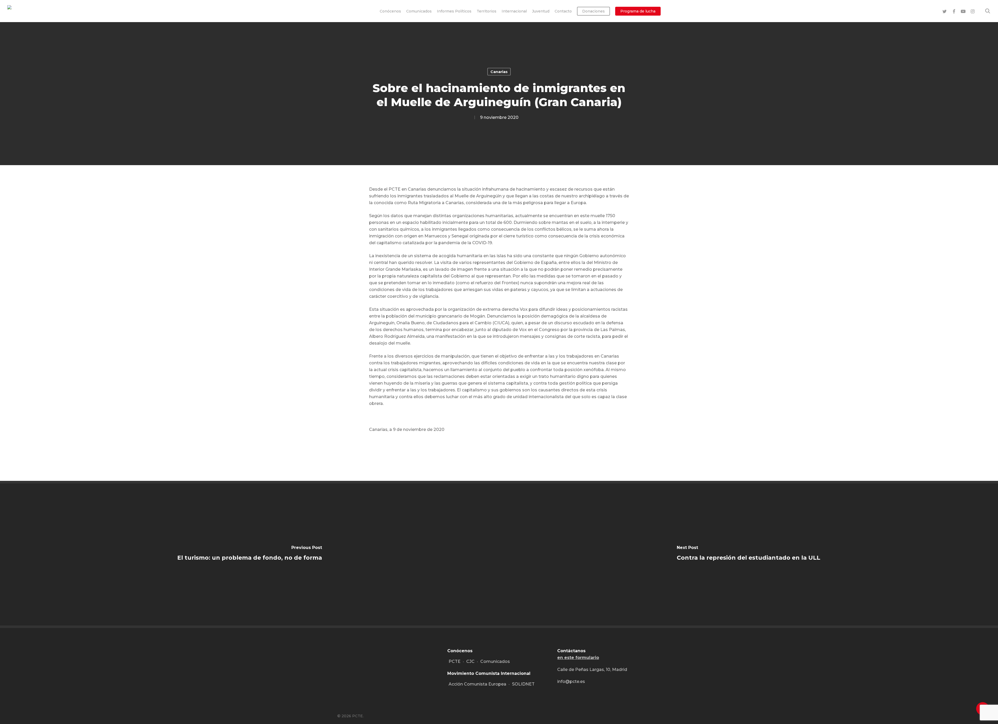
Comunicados (495, 661)
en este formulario (578, 657)
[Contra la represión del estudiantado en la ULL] (748, 554)
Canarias (499, 71)
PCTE (455, 661)
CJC (470, 661)
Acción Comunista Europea (477, 684)
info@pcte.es (571, 681)
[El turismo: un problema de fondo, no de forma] (249, 554)
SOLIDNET (523, 684)
